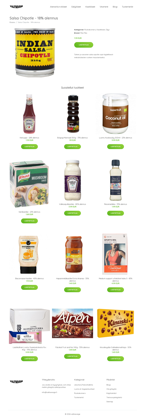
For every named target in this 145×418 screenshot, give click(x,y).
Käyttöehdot (111, 393)
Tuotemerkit (127, 6)
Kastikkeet (90, 6)
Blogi (115, 6)
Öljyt (107, 30)
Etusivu (12, 22)
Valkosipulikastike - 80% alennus (72, 204)
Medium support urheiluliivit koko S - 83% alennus (115, 279)
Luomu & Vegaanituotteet (84, 389)
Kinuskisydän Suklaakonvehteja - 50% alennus (115, 348)
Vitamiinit (104, 6)
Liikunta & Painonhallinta (83, 385)
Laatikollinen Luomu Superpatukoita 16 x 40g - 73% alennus (29, 348)
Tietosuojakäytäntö (114, 397)
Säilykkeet (76, 6)
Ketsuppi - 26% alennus (29, 138)
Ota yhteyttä (111, 389)
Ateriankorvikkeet (58, 6)
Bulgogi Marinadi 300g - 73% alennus (72, 138)
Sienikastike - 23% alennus (29, 212)
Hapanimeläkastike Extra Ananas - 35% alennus (72, 279)
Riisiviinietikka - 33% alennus (115, 204)
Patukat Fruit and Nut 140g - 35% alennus (73, 347)
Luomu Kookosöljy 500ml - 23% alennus (115, 138)
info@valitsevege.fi (49, 392)
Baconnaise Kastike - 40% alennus (29, 278)
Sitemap (109, 402)
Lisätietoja (84, 45)
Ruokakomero (90, 30)
